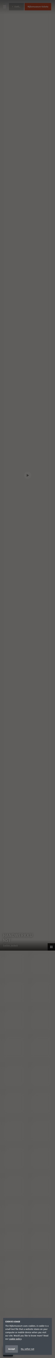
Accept (11, 1348)
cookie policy (15, 1339)
